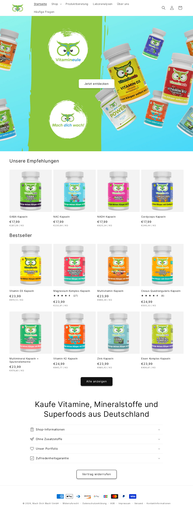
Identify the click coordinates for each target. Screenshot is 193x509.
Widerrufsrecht (71, 503)
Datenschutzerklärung (94, 503)
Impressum (125, 503)
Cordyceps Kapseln (153, 216)
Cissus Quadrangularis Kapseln (161, 290)
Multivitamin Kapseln (110, 290)
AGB (112, 503)
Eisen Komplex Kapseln (156, 358)
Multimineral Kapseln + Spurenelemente (24, 360)
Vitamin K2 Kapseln (65, 358)
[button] (56, 4)
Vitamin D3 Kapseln (21, 290)
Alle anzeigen (96, 381)
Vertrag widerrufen (96, 474)
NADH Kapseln (106, 216)
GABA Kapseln (18, 216)
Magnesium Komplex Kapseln (71, 290)
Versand (138, 503)
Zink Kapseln (105, 358)
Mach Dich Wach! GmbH (45, 503)
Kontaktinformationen (158, 503)
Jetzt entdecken (96, 83)
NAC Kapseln (61, 216)
